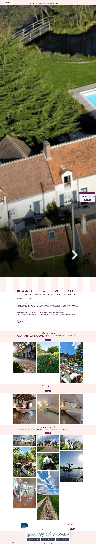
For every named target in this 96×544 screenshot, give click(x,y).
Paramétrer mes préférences (48, 539)
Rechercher (87, 199)
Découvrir (48, 339)
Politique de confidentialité (49, 536)
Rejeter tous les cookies (33, 539)
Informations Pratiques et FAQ (37, 3)
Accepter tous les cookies (62, 539)
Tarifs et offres (50, 3)
